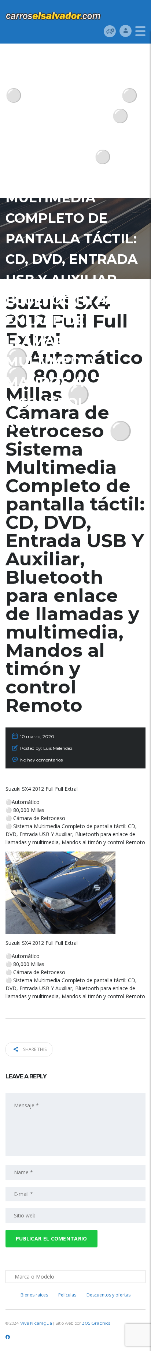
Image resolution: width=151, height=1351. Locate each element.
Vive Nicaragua (36, 1323)
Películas (67, 1295)
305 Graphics (96, 1323)
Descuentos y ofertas (108, 1295)
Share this (34, 1049)
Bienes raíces (34, 1295)
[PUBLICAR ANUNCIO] (110, 31)
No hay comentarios (41, 760)
